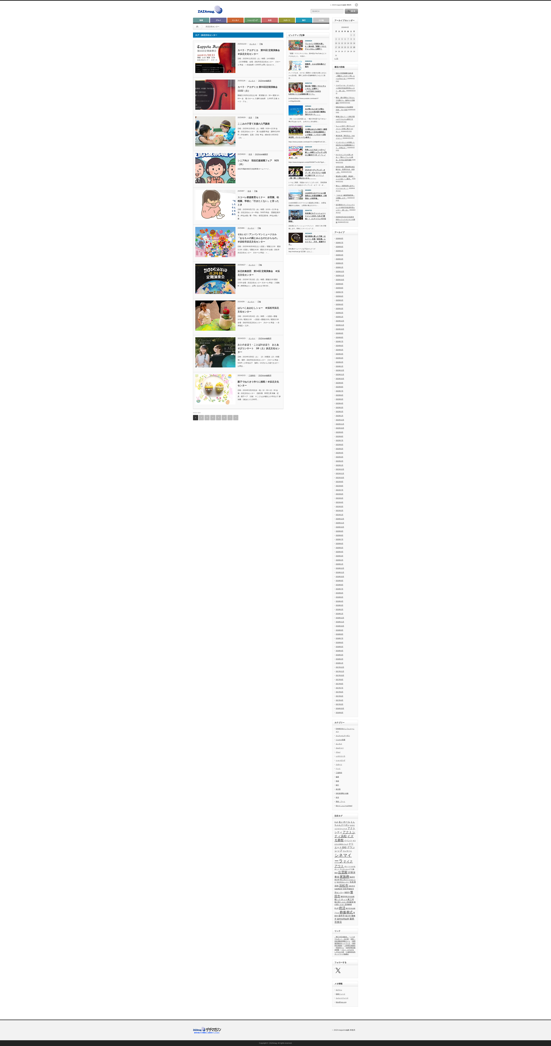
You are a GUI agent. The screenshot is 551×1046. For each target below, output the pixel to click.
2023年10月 (340, 379)
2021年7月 (339, 490)
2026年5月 (339, 251)
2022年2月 (339, 461)
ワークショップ (345, 869)
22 (351, 47)
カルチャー (340, 748)
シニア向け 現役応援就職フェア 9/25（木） (258, 162)
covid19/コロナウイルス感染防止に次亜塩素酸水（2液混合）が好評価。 (316, 195)
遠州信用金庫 (343, 919)
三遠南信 (252, 375)
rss (356, 4)
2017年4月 (339, 700)
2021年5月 (339, 498)
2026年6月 (339, 246)
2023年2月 (339, 411)
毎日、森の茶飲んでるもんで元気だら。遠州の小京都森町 (345, 100)
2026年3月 (339, 259)
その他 (321, 20)
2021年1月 (339, 515)
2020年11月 (340, 523)
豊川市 (348, 916)
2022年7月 (339, 440)
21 (348, 47)
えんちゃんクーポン (343, 735)
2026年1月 (339, 267)
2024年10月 (340, 329)
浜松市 (343, 885)
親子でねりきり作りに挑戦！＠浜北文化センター (258, 384)
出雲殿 (343, 872)
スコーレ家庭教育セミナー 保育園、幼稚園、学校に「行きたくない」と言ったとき (258, 201)
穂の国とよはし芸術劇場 (343, 902)
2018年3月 (339, 655)
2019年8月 (339, 585)
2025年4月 (339, 304)
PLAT (336, 822)
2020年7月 (339, 539)
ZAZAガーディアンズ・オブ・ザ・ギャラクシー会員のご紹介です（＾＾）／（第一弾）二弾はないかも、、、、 (307, 174)
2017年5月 (339, 696)
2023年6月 (339, 395)
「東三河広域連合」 (341, 937)
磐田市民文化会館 (347, 897)
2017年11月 (340, 671)
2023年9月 (339, 383)
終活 (342, 908)
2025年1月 (339, 317)
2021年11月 (340, 473)
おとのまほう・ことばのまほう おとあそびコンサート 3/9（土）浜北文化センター (259, 348)
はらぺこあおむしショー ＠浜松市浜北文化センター (258, 310)
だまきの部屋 (340, 740)
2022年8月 (339, 436)
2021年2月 (339, 510)
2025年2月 (339, 313)
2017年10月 (340, 675)
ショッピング (252, 20)
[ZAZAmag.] (210, 14)
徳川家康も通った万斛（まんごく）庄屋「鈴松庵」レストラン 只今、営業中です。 (307, 240)
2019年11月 (340, 572)
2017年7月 (339, 688)
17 (336, 47)
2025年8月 (339, 288)
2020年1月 (339, 564)
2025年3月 (339, 308)
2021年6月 (339, 494)
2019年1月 (339, 613)
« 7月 (336, 58)
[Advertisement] (272, 9)
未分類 (338, 789)
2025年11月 (340, 275)
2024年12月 (340, 321)
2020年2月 (339, 560)
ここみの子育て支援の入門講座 (254, 124)
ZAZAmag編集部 (264, 81)
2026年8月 (339, 238)
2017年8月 (339, 684)
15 (351, 43)
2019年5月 (339, 597)
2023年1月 (339, 416)
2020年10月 (340, 527)
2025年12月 (340, 271)
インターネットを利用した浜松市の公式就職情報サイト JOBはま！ (345, 145)
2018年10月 (340, 626)
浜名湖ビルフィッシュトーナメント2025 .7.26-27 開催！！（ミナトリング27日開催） (307, 217)
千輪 (261, 44)
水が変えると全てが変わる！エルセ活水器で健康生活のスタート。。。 (315, 111)
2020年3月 (339, 556)
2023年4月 (339, 403)
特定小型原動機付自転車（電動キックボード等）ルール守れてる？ (345, 75)
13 (345, 43)
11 (339, 43)
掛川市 (337, 880)
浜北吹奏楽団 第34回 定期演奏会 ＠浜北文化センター (259, 273)
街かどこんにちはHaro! (344, 806)
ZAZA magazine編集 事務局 (341, 5)
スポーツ (286, 20)
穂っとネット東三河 (344, 899)
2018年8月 (339, 634)
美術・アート (340, 801)
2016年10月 (340, 708)
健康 (337, 777)
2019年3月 (339, 605)
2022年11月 (340, 424)
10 (336, 43)
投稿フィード (340, 994)
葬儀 (343, 912)
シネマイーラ (340, 756)
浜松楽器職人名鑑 (342, 793)
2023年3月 (339, 407)
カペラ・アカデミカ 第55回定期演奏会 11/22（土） (259, 89)
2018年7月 (339, 638)
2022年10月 (340, 428)
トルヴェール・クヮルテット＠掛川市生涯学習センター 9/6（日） (345, 87)
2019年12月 (340, 568)
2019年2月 (339, 609)
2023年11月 (340, 374)
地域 (201, 20)
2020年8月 (339, 535)
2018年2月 (339, 659)
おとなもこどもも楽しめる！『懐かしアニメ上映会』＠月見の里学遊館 (344, 157)
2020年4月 (339, 552)
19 (342, 47)
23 (354, 47)
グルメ (218, 20)
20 (345, 47)
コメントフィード (342, 998)
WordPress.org (341, 1002)
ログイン (339, 990)
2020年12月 (340, 519)
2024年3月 (339, 358)
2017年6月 (339, 692)
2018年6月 (339, 642)
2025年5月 (339, 300)
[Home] (197, 26)
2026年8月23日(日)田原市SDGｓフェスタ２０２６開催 (345, 219)
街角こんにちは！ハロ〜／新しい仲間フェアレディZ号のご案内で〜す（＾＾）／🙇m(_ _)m (308, 154)
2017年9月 (339, 679)
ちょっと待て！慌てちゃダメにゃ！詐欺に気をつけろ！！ (345, 128)
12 (342, 43)
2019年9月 (339, 580)
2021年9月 (339, 481)
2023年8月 (339, 387)
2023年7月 (339, 391)
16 (354, 43)
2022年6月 (339, 444)
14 (348, 43)
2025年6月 (339, 296)
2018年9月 (339, 630)
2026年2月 (339, 263)
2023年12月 (340, 370)
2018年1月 (339, 663)
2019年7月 (339, 589)
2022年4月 (339, 453)
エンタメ (235, 20)
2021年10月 (340, 477)
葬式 (349, 912)
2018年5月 (339, 647)
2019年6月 (339, 593)
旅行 (304, 20)
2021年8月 (339, 486)
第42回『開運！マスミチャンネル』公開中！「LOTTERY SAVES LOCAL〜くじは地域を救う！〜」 (307, 90)
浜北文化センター (343, 882)
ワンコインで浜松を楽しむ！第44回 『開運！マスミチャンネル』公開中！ (315, 46)
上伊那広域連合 (349, 945)
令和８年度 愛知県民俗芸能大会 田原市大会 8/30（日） (345, 169)
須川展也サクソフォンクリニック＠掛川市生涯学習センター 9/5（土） (345, 207)
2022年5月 (339, 449)
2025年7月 (339, 292)
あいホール (344, 822)
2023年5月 (339, 399)
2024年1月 (339, 366)
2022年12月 (340, 420)
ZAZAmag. (273, 1043)
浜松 (336, 886)
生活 (269, 20)
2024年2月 (339, 362)
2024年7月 (339, 341)
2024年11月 (340, 325)
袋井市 (341, 916)
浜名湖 (353, 882)
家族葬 (344, 876)
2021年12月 (340, 469)
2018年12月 (340, 618)
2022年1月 (339, 465)
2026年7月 (339, 242)
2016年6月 (339, 712)
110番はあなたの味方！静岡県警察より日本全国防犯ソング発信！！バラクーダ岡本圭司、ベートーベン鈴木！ (308, 133)
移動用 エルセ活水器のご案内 (315, 65)
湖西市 (347, 893)
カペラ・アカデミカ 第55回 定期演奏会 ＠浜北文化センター (259, 52)
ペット (338, 768)
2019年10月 (340, 576)
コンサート (347, 851)
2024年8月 (339, 337)
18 (339, 47)
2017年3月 (339, 704)
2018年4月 (339, 651)
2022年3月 (339, 457)
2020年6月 (339, 543)
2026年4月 (339, 255)
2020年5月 (339, 548)
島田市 (352, 877)
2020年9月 (339, 531)
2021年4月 (339, 502)
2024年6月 (339, 345)
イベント (348, 840)
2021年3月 (339, 506)
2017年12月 (340, 667)
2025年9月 (339, 284)
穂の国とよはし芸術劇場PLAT (345, 905)
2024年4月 (339, 354)
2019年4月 (339, 601)
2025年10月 (340, 280)
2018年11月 (340, 622)
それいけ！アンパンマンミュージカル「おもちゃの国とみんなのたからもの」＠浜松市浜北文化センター (258, 238)
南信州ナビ (340, 947)
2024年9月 (339, 333)
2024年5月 (339, 350)
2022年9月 (339, 432)
